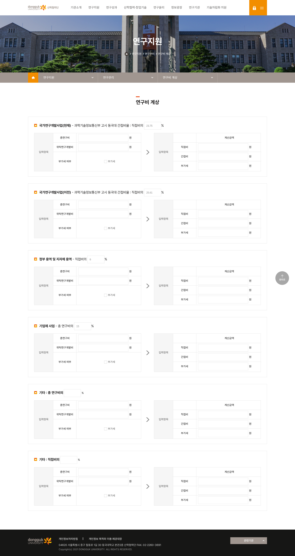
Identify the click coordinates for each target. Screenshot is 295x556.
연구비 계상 (164, 53)
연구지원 (137, 53)
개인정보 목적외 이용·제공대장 (105, 538)
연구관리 (149, 53)
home (33, 77)
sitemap (262, 8)
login (254, 8)
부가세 (111, 161)
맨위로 (282, 279)
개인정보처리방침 (68, 538)
